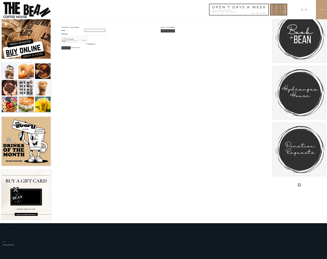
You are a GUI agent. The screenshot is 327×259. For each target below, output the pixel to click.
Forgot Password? (75, 47)
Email (63, 30)
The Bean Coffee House (8, 245)
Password (64, 34)
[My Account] (302, 10)
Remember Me (91, 44)
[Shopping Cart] (306, 10)
